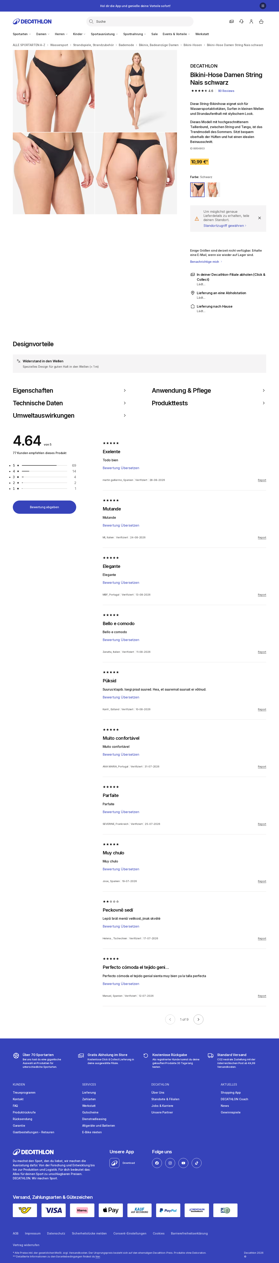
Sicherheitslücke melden (89, 1233)
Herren (60, 34)
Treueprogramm (24, 1092)
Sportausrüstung (103, 34)
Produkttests (170, 403)
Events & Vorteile (175, 34)
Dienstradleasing (94, 1119)
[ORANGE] (212, 189)
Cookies (158, 1233)
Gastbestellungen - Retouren (33, 1132)
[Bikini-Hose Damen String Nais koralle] (54, 91)
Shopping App (231, 1092)
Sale (154, 34)
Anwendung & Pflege (181, 390)
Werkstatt (202, 34)
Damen (41, 34)
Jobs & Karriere (162, 1105)
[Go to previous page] (170, 1019)
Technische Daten (38, 403)
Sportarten (20, 34)
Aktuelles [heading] (229, 1084)
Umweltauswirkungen (44, 415)
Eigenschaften (33, 390)
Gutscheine (90, 1112)
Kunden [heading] (19, 1084)
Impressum (32, 1233)
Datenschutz (56, 1233)
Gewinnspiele (230, 1112)
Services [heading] (89, 1084)
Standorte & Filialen (165, 1099)
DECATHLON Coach (234, 1099)
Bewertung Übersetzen (121, 468)
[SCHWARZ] (197, 189)
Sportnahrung (133, 34)
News (225, 1105)
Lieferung (89, 1092)
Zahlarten (89, 1099)
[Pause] (263, 5)
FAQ (15, 1105)
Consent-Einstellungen (129, 1233)
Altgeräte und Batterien (98, 1125)
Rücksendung (22, 1119)
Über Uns (157, 1092)
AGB (16, 1233)
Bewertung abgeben (44, 507)
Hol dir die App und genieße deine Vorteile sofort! (135, 6)
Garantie (19, 1125)
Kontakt (18, 1099)
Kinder (78, 34)
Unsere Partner (162, 1112)
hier (98, 1256)
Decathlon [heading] (160, 1084)
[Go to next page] (198, 1019)
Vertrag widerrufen (26, 1245)
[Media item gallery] (95, 132)
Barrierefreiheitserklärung (189, 1233)
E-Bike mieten (92, 1132)
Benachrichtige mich (205, 261)
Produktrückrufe (24, 1112)
